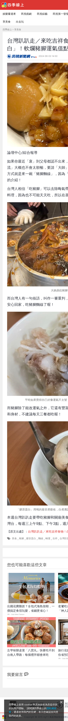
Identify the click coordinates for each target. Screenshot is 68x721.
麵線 (40, 538)
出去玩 (20, 21)
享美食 (7, 21)
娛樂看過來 (9, 13)
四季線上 (7, 29)
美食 (14, 538)
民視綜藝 (42, 13)
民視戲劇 (26, 13)
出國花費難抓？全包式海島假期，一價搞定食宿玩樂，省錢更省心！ (31, 608)
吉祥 (54, 538)
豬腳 (21, 538)
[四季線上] (13, 5)
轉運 (47, 538)
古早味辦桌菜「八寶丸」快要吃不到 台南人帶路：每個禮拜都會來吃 (31, 652)
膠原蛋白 (31, 538)
